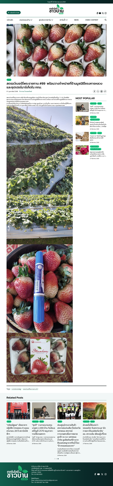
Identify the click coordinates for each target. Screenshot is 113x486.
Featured (93, 103)
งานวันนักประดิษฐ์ (16, 389)
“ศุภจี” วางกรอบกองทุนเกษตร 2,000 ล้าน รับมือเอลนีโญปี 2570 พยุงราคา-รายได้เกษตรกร (98, 109)
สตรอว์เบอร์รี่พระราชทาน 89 (30, 389)
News (76, 20)
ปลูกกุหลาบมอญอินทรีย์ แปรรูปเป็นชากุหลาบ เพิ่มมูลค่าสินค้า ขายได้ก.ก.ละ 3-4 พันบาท (98, 155)
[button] (54, 458)
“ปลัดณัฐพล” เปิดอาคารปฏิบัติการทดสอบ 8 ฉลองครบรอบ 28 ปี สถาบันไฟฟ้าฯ (18, 429)
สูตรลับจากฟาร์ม (45, 20)
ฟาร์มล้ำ (63, 20)
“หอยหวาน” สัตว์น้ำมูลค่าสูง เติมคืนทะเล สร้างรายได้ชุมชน (98, 138)
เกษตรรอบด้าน (25, 20)
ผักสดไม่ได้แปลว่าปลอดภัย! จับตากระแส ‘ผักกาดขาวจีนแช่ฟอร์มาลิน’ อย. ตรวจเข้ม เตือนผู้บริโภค (94, 429)
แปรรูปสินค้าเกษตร (96, 149)
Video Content (91, 20)
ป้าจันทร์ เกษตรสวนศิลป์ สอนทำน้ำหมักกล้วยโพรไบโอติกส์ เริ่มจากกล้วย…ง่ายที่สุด (98, 124)
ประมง (99, 133)
